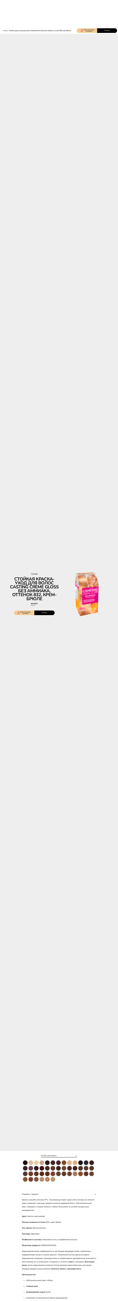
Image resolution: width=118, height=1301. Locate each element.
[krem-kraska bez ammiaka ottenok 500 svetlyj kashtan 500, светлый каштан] (80, 1168)
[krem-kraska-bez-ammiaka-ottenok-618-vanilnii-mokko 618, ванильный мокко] (75, 1173)
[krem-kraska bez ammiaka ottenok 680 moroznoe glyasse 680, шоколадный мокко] (91, 1173)
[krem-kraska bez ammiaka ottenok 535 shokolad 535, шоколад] (47, 1173)
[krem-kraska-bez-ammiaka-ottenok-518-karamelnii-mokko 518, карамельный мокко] (30, 1173)
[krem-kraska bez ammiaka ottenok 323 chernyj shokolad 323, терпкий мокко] (36, 1168)
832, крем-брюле (50, 1156)
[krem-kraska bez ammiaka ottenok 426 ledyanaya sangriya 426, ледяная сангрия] (69, 1168)
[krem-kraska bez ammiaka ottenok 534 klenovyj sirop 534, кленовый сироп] (42, 1173)
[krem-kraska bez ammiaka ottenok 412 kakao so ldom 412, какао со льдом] (53, 1168)
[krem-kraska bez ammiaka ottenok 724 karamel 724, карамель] (30, 1179)
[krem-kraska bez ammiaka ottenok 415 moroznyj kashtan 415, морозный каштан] (58, 1168)
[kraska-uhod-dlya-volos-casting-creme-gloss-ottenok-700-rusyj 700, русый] (25, 1179)
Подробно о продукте (30, 1194)
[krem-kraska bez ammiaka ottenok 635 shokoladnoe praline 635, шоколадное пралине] (86, 1173)
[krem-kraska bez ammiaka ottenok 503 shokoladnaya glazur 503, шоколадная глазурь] (86, 1168)
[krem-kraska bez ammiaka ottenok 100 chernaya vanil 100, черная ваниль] (80, 1162)
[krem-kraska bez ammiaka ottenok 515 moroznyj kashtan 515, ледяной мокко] (25, 1173)
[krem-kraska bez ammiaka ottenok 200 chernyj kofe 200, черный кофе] (25, 1162)
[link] (34, 604)
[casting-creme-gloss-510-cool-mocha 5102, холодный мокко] (58, 1162)
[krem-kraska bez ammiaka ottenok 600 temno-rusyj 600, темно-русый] (58, 1173)
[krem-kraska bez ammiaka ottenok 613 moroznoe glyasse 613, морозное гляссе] (69, 1173)
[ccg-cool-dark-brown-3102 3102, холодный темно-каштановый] (47, 1162)
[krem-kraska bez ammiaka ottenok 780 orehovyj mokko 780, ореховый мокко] (36, 1179)
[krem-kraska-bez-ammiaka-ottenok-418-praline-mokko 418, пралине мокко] (64, 1168)
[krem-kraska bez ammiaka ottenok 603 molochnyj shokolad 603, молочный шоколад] (64, 1173)
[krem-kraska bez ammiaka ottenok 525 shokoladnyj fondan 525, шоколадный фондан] (36, 1173)
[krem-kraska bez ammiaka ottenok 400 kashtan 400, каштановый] (47, 1168)
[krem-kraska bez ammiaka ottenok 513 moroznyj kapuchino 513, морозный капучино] (91, 1168)
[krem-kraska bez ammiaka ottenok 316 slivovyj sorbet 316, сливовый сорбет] (30, 1168)
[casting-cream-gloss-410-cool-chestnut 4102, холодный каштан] (53, 1162)
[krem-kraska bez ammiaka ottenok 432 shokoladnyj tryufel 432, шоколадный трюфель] (75, 1168)
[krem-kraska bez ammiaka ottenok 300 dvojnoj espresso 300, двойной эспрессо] (91, 1162)
